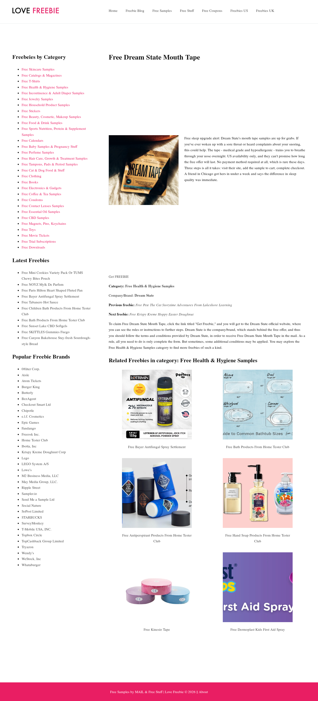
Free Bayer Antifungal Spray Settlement (157, 446)
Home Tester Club (35, 440)
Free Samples (162, 10)
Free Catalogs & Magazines (42, 75)
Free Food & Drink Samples (42, 122)
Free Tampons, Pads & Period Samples (50, 164)
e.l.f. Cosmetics (33, 416)
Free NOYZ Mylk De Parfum (43, 284)
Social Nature (31, 505)
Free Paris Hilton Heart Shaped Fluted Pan (52, 290)
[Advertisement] (207, 99)
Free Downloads (33, 247)
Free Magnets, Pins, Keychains (44, 223)
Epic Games (30, 422)
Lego (25, 458)
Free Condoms (32, 199)
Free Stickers (31, 110)
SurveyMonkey (33, 523)
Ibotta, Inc (29, 446)
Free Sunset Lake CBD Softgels (44, 325)
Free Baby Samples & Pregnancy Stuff (49, 146)
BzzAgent (29, 398)
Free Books (30, 182)
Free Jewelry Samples (37, 99)
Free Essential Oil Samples (41, 211)
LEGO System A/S (35, 463)
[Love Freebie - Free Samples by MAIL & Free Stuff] (35, 12)
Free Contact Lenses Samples (43, 205)
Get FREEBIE (119, 276)
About (203, 691)
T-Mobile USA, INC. (36, 529)
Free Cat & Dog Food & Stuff (43, 170)
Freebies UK (265, 10)
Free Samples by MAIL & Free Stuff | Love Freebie (147, 691)
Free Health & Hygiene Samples (149, 285)
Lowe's (27, 469)
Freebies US (239, 10)
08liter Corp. (31, 368)
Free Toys (29, 229)
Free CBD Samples (35, 217)
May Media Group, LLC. (40, 481)
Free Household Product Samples (46, 104)
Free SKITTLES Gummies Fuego (46, 331)
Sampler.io (29, 493)
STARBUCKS (32, 517)
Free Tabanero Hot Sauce (40, 302)
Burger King (31, 386)
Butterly (27, 392)
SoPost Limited (33, 511)
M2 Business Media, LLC (40, 475)
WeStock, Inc (31, 558)
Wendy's (28, 552)
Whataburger (31, 564)
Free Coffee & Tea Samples (41, 193)
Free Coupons (212, 10)
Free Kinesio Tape (157, 629)
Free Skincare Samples (38, 69)
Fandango (29, 428)
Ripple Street (31, 487)
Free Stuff (187, 10)
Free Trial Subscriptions (39, 241)
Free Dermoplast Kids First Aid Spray (257, 629)
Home (113, 10)
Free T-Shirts (31, 81)
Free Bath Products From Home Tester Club (257, 446)
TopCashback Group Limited (43, 541)
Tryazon (28, 546)
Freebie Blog (135, 10)
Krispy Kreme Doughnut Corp (44, 451)
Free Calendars (32, 140)
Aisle (25, 374)
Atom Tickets (31, 380)
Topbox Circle (32, 535)
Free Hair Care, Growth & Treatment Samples (55, 158)
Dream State (144, 295)
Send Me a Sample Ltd (38, 499)
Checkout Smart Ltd (36, 404)
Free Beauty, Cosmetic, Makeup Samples (51, 116)
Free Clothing (31, 176)
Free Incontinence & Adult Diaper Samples (53, 93)
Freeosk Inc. (31, 434)
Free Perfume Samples (38, 152)
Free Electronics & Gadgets (41, 187)
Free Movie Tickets (35, 235)
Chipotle (28, 410)
